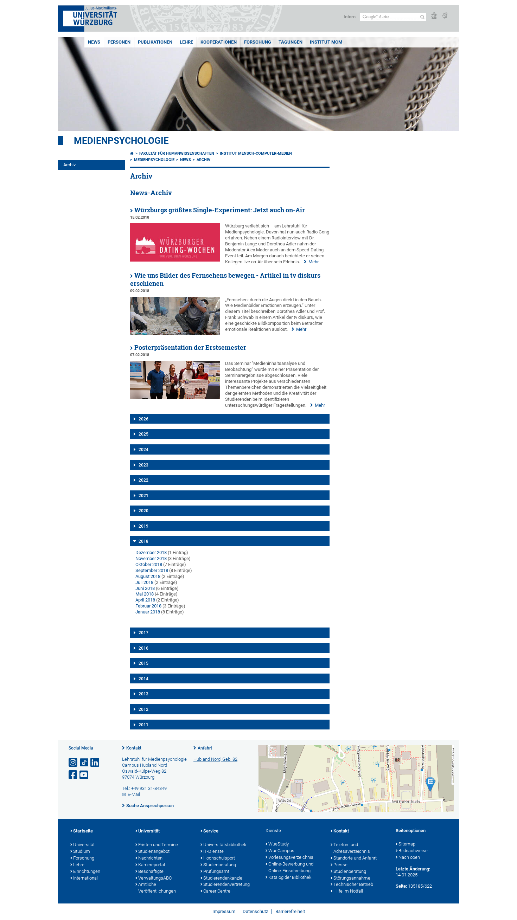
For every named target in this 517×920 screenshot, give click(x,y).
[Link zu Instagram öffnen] (73, 763)
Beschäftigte (151, 871)
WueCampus (281, 850)
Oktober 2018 (148, 564)
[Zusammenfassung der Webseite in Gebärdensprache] (444, 16)
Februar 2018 (148, 606)
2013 (143, 693)
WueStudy (278, 844)
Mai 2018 (144, 594)
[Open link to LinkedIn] (95, 763)
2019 (143, 526)
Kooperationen (218, 42)
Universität (84, 844)
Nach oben (409, 857)
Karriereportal (151, 864)
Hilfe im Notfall (348, 891)
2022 (143, 480)
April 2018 (145, 600)
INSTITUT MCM (326, 42)
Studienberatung (219, 864)
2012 (143, 709)
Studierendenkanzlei (223, 878)
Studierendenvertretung (226, 884)
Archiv (69, 164)
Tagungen (290, 42)
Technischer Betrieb (353, 884)
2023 (143, 465)
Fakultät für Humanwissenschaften (176, 153)
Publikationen (155, 42)
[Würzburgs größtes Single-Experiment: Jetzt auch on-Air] (175, 260)
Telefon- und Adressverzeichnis (351, 848)
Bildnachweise (413, 850)
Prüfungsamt (216, 871)
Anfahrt (205, 748)
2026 (143, 419)
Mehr (313, 261)
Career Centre (216, 891)
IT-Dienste (213, 851)
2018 (143, 541)
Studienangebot (154, 851)
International (85, 878)
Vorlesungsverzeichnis (290, 857)
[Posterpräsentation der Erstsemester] (175, 397)
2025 (143, 434)
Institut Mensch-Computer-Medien (256, 153)
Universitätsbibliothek (224, 844)
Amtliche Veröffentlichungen (157, 888)
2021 (143, 495)
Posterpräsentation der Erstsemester (190, 347)
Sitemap (406, 844)
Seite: (401, 886)
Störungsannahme (351, 878)
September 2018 (151, 570)
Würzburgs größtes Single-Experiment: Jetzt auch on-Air (219, 210)
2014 (143, 678)
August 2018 (147, 576)
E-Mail (134, 794)
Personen (119, 42)
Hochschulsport (219, 858)
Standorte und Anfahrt (355, 858)
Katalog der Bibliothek (289, 877)
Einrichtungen (86, 871)
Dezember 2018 (151, 552)
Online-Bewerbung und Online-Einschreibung (290, 867)
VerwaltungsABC (155, 878)
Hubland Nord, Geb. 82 (215, 759)
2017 (143, 632)
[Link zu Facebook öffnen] (73, 775)
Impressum (223, 911)
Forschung (257, 42)
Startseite (83, 831)
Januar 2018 (147, 612)
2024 (143, 449)
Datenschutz (255, 911)
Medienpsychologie (121, 140)
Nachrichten (150, 858)
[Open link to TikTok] (84, 763)
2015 (143, 663)
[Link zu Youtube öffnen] (84, 775)
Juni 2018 (145, 588)
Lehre (186, 42)
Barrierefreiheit (290, 911)
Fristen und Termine (158, 844)
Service (210, 831)
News (94, 42)
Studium (81, 851)
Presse (340, 864)
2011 (143, 724)
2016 (143, 648)
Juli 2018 (144, 582)
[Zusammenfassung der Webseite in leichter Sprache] (434, 16)
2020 (143, 510)
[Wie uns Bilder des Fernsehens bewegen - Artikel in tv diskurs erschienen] (175, 333)
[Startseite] (132, 153)
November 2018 (151, 558)
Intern (350, 16)
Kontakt (133, 748)
